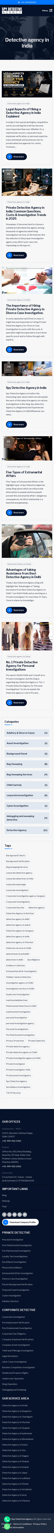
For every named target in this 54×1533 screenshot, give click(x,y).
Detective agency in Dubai (18, 656)
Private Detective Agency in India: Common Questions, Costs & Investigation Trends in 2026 (26, 213)
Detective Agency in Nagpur (15, 1455)
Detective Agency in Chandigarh (17, 1416)
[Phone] (7, 1519)
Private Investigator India (18, 1069)
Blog (4, 1195)
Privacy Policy (40, 1524)
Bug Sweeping (14, 764)
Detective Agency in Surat (14, 1495)
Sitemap (6, 1200)
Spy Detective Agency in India (26, 388)
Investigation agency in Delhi (19, 982)
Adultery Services (10, 1301)
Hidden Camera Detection (18, 977)
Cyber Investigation (17, 806)
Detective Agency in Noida (15, 1405)
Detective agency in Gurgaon (20, 930)
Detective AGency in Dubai (19, 564)
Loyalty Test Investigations (15, 1256)
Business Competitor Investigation (18, 1367)
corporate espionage (16, 884)
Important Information (13, 1527)
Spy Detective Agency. (22, 1519)
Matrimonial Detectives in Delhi (21, 1006)
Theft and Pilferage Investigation (17, 1350)
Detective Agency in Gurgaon (16, 1427)
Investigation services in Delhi (20, 988)
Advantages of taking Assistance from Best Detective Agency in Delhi (23, 573)
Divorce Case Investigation (15, 1278)
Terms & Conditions (22, 1524)
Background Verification (17, 861)
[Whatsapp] (7, 1526)
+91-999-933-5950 (11, 1140)
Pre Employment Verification (15, 1322)
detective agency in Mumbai (19, 942)
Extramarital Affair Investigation (17, 1273)
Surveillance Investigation (18, 1087)
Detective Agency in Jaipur (14, 1472)
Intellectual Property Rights (15, 1372)
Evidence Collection (15, 965)
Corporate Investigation (13, 1316)
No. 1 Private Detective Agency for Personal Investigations (22, 665)
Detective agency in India (18, 103)
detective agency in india (17, 936)
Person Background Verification (17, 1284)
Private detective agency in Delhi (21, 1052)
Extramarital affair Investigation (21, 971)
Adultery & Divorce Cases (21, 733)
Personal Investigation (12, 1239)
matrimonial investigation (18, 1011)
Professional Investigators (18, 1075)
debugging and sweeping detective (20, 818)
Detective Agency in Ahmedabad (17, 1439)
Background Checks (15, 855)
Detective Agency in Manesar (16, 1500)
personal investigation (16, 1017)
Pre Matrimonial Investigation (20, 1034)
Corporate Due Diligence (14, 1333)
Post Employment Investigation (17, 1328)
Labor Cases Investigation (14, 1361)
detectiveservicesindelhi (17, 953)
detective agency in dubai (18, 924)
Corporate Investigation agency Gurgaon (25, 896)
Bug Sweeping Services (19, 774)
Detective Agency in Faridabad (16, 1489)
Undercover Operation (13, 1378)
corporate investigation (20, 795)
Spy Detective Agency (16, 1081)
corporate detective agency (19, 872)
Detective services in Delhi (18, 948)
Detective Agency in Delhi (18, 300)
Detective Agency (17, 830)
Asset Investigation (18, 743)
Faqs (4, 1206)
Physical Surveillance (12, 1267)
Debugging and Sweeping (14, 1389)
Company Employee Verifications (18, 1339)
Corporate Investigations (18, 901)
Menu (45, 10)
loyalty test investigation (17, 994)
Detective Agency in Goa (14, 1450)
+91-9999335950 (28, 2)
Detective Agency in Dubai (14, 1444)
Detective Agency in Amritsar (20, 913)
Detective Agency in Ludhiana (16, 1478)
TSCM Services (13, 1092)
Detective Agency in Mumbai (16, 1422)
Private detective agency (18, 1046)
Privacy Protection (15, 1040)
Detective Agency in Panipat (15, 1461)
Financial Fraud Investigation (15, 1289)
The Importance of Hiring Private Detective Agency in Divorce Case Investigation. (25, 309)
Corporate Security (15, 907)
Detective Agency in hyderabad (17, 1433)
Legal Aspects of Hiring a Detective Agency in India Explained (23, 112)
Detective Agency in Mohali (15, 1483)
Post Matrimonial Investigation (17, 1245)
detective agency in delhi (17, 919)
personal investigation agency (20, 1023)
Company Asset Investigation (16, 1344)
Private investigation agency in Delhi (23, 1058)
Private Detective (36, 1040)
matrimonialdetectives (17, 1000)
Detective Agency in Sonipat (15, 1467)
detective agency (36, 907)
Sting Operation (9, 1384)
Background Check (17, 753)
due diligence (33, 959)
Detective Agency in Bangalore (16, 1411)
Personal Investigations (17, 1029)
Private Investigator (15, 1063)
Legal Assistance (10, 1356)
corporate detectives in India (19, 878)
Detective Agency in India (18, 466)
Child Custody (14, 785)
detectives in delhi (14, 959)
